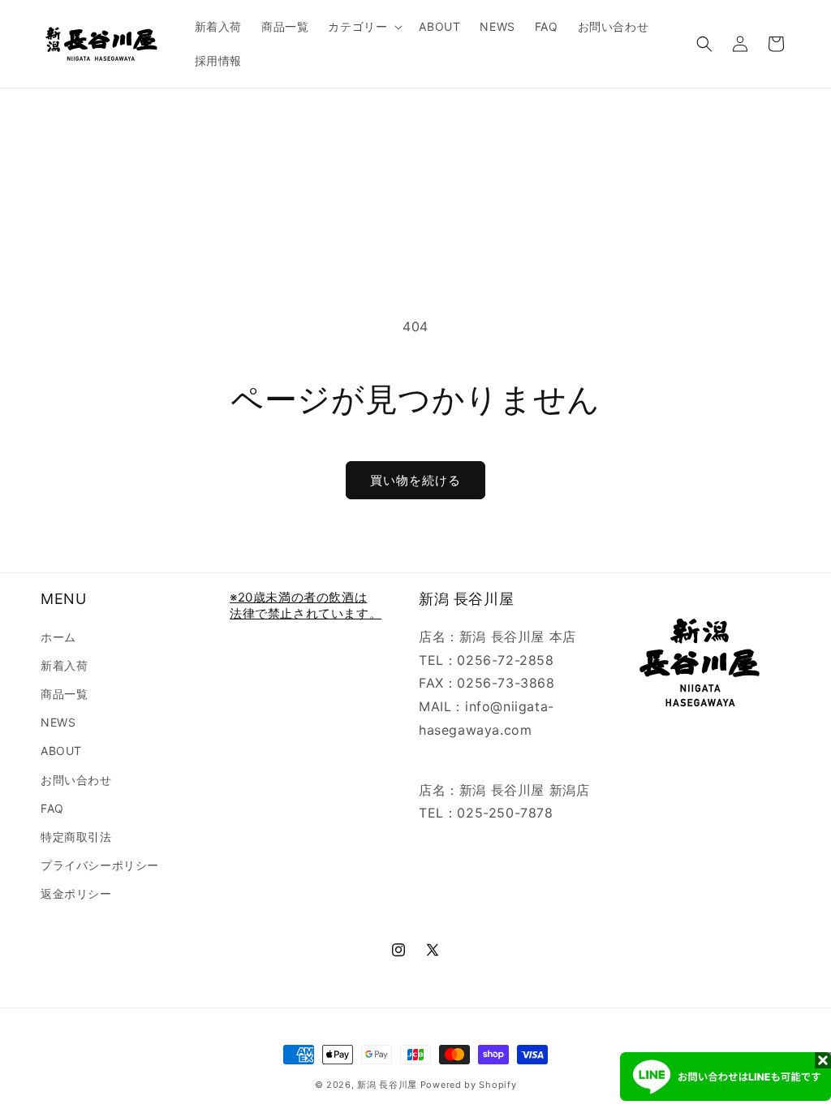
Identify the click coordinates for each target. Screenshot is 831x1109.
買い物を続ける (415, 480)
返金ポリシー (76, 893)
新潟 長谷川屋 (387, 1084)
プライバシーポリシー (100, 865)
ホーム (58, 637)
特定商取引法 (76, 837)
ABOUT (61, 750)
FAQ (52, 808)
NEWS (58, 722)
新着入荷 (64, 665)
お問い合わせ (76, 780)
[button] (363, 27)
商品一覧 (64, 694)
